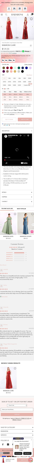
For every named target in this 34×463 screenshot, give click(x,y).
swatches (11, 114)
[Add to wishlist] (31, 18)
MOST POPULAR (21, 208)
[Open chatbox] (30, 459)
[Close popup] (31, 440)
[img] (4, 273)
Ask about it (27, 453)
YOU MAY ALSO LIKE (7, 208)
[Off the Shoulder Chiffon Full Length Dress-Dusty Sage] (8, 223)
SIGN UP (17, 414)
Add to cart (25, 119)
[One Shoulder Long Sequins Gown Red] (8, 378)
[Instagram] (8, 444)
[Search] (6, 15)
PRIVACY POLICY (16, 420)
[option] (8, 28)
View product (18, 453)
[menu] (2, 15)
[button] (1, 26)
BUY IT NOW (9, 119)
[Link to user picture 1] (4, 299)
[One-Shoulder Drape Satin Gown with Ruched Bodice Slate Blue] (25, 223)
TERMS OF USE (25, 418)
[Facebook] (3, 444)
